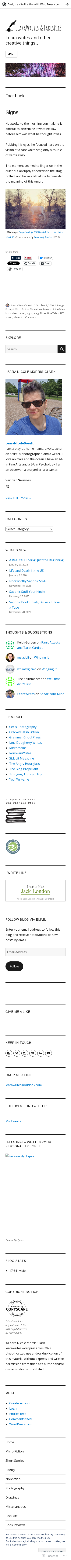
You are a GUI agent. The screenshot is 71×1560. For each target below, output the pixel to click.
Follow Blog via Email (25, 919)
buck (8, 313)
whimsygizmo (27, 669)
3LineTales (59, 309)
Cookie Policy (19, 1544)
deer (15, 313)
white (16, 317)
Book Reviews (15, 1525)
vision (8, 317)
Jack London (35, 890)
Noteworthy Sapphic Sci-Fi (27, 581)
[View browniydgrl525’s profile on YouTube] (48, 1053)
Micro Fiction (22, 309)
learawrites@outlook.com (23, 1085)
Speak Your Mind (52, 694)
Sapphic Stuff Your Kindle (27, 592)
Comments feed (20, 1419)
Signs (12, 112)
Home (9, 1442)
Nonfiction (12, 1479)
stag (36, 313)
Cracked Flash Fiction (24, 732)
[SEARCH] (62, 349)
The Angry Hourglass (24, 764)
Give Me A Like (17, 1011)
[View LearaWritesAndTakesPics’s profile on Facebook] (8, 1053)
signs (30, 313)
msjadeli (23, 657)
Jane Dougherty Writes (25, 743)
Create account (20, 1403)
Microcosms (17, 748)
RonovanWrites (20, 753)
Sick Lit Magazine (21, 758)
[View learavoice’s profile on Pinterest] (32, 1053)
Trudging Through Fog (25, 774)
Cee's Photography (23, 727)
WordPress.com (20, 1424)
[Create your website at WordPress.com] (35, 4)
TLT (62, 313)
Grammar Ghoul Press (25, 737)
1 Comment (29, 317)
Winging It (41, 657)
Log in (13, 1408)
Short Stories (14, 1460)
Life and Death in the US (26, 571)
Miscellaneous (15, 1507)
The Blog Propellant (23, 769)
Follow (14, 966)
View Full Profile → (18, 498)
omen (22, 313)
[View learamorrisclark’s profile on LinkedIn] (40, 1053)
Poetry (10, 1470)
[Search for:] (31, 349)
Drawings (12, 1497)
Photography (14, 1488)
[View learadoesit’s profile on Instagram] (24, 1053)
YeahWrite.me (19, 779)
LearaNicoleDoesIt (21, 305)
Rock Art (11, 1516)
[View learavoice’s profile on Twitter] (16, 1053)
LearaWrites (26, 694)
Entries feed (17, 1414)
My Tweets (13, 1121)
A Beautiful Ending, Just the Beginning (36, 560)
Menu (11, 54)
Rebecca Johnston (43, 237)
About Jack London (26, 899)
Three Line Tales (39, 309)
